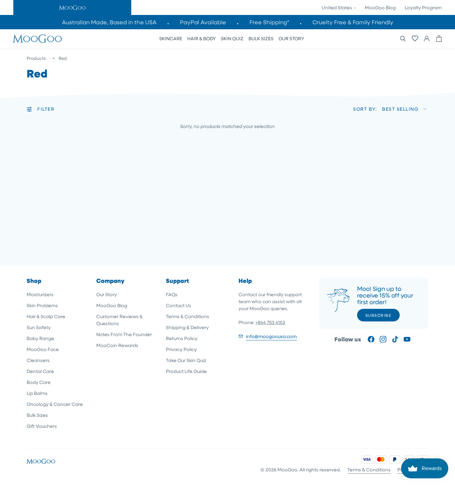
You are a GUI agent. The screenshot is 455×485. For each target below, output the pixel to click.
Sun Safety (39, 327)
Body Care (39, 382)
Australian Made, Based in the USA (109, 22)
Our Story (106, 294)
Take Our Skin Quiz (186, 360)
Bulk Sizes (37, 415)
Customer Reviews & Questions (119, 319)
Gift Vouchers (42, 426)
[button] (72, 7)
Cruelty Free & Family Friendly (352, 22)
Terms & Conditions (187, 316)
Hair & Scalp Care (46, 316)
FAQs (172, 294)
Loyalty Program (423, 7)
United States (337, 7)
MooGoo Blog (380, 7)
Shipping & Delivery (187, 327)
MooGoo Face (43, 349)
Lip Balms (37, 393)
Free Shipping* (269, 22)
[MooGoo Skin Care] (37, 38)
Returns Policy (182, 338)
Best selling (400, 109)
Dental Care (40, 371)
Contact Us (178, 305)
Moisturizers (40, 294)
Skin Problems (42, 305)
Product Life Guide (186, 371)
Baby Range (40, 338)
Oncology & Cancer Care (55, 404)
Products (36, 58)
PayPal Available (203, 22)
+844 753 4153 (270, 322)
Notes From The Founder (124, 334)
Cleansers (38, 360)
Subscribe (378, 315)
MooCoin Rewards (117, 345)
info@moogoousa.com (271, 336)
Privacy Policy (181, 349)
